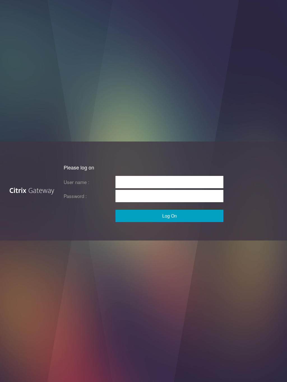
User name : (76, 181)
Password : (75, 195)
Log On (169, 216)
